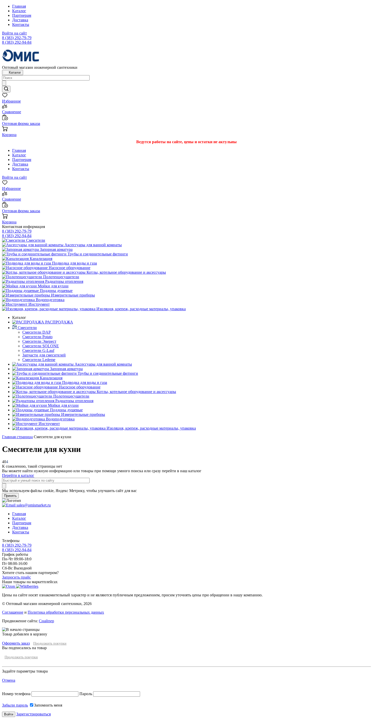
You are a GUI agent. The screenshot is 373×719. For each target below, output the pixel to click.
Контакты (20, 24)
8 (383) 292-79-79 (16, 38)
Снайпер (46, 621)
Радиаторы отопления (63, 281)
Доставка (20, 20)
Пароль (85, 694)
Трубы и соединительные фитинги (97, 254)
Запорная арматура (56, 249)
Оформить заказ (16, 643)
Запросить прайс (16, 577)
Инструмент (38, 304)
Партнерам (21, 15)
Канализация (40, 258)
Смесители (35, 240)
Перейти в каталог (18, 475)
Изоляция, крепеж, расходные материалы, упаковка (140, 309)
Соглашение (12, 612)
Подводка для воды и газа (74, 263)
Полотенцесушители (60, 277)
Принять (10, 496)
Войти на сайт (14, 33)
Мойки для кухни (53, 286)
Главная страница (17, 437)
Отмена (8, 680)
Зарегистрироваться (33, 714)
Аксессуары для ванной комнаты (92, 245)
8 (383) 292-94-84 (16, 42)
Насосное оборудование (69, 268)
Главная (19, 6)
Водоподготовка (49, 300)
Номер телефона (16, 694)
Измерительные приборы (72, 295)
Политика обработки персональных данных (66, 612)
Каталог (19, 11)
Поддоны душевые (56, 290)
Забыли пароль (15, 705)
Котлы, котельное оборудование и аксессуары (126, 272)
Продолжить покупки (49, 643)
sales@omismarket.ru (33, 505)
